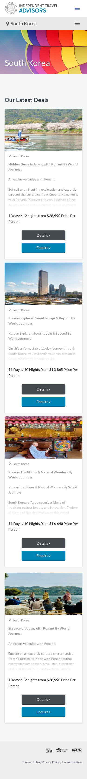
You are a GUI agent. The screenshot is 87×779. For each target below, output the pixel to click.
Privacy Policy (51, 762)
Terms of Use (31, 762)
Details (43, 235)
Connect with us (72, 762)
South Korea (24, 23)
